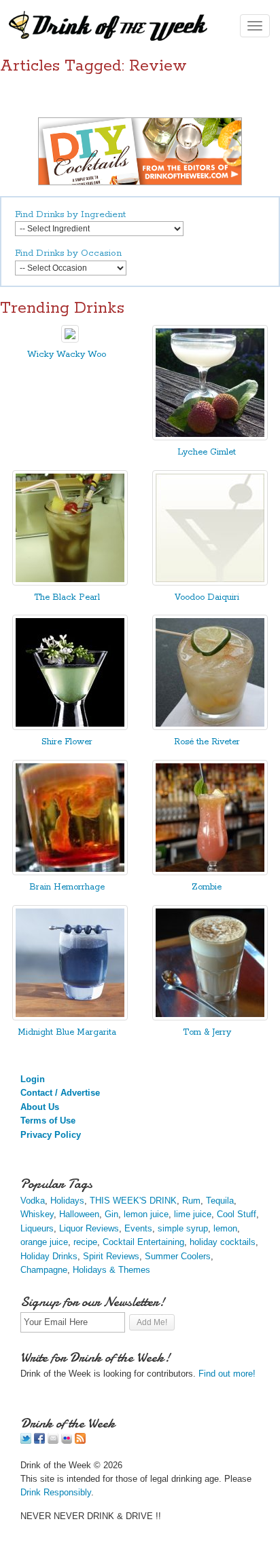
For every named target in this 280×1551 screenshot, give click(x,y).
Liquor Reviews (89, 1228)
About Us (39, 1107)
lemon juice (146, 1214)
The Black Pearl (67, 597)
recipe (85, 1242)
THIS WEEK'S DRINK (133, 1200)
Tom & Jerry (207, 1032)
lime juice (192, 1214)
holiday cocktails (223, 1242)
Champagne (43, 1270)
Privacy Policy (50, 1135)
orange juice (44, 1242)
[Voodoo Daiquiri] (210, 582)
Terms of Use (47, 1120)
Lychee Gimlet (206, 452)
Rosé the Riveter (207, 742)
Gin (111, 1214)
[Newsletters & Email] (53, 1441)
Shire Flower (66, 742)
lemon (225, 1228)
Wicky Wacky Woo (66, 354)
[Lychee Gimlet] (210, 437)
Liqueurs (37, 1228)
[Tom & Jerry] (210, 1017)
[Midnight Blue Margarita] (70, 1017)
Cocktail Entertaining (143, 1242)
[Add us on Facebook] (39, 1441)
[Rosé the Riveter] (210, 727)
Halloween (79, 1214)
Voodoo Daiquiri (207, 597)
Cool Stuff (236, 1214)
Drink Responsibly (55, 1492)
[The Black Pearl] (70, 582)
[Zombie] (210, 872)
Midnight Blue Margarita (67, 1032)
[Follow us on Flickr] (66, 1441)
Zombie (207, 887)
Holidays (67, 1200)
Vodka (32, 1200)
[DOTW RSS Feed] (80, 1441)
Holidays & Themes (111, 1270)
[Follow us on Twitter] (25, 1441)
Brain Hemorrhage (67, 887)
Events (138, 1228)
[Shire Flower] (70, 727)
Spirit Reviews (111, 1256)
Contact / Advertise (60, 1093)
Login (32, 1079)
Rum (191, 1200)
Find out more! (227, 1373)
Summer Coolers (178, 1256)
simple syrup (183, 1228)
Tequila (220, 1200)
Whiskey (37, 1214)
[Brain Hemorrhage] (70, 872)
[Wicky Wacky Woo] (70, 339)
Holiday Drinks (48, 1256)
